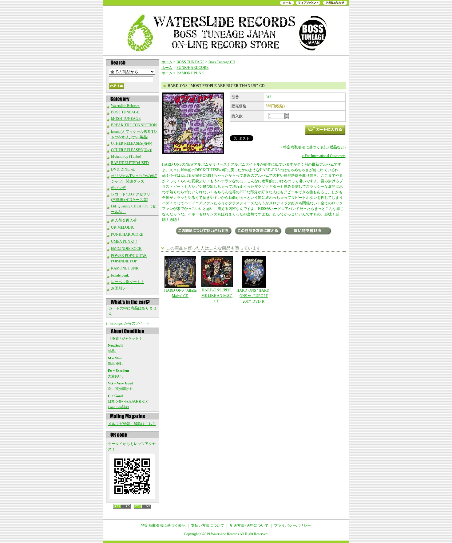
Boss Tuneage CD (221, 62)
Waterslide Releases (125, 106)
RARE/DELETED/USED (130, 163)
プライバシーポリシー (292, 525)
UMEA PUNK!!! (124, 241)
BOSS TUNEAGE (125, 112)
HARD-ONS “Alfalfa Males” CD (180, 293)
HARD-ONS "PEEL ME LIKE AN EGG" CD (216, 295)
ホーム (166, 62)
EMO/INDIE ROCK (126, 248)
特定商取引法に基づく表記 (163, 525)
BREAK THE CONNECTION (134, 125)
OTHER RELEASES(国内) (131, 150)
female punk (120, 275)
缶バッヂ (118, 188)
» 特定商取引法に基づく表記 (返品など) (313, 147)
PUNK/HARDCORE (127, 234)
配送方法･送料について (249, 525)
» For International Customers (324, 156)
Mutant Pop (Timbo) (126, 156)
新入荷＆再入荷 (124, 220)
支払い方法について (207, 525)
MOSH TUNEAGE (126, 118)
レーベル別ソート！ (127, 282)
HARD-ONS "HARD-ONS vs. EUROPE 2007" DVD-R (253, 296)
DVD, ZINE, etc (123, 169)
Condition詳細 (118, 407)
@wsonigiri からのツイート (128, 323)
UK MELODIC (122, 227)
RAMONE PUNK (125, 268)
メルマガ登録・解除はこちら (132, 424)
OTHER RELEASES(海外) (131, 143)
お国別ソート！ (124, 288)
